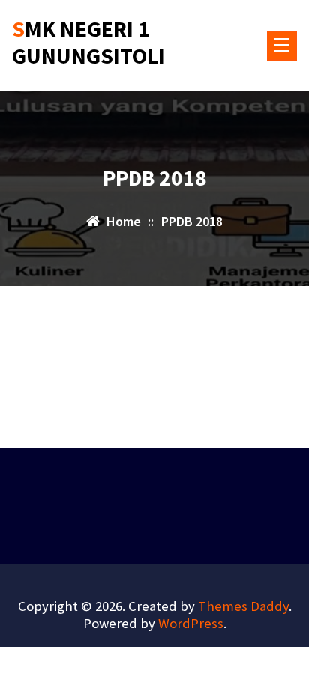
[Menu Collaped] (282, 46)
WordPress (191, 623)
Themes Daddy (243, 606)
